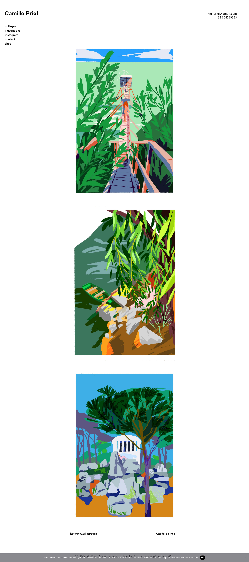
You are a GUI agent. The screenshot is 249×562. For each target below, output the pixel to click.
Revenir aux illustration (83, 533)
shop (8, 44)
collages (10, 26)
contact (10, 39)
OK (202, 557)
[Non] (245, 557)
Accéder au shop (165, 533)
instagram (11, 35)
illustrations (12, 31)
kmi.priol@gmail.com (222, 13)
